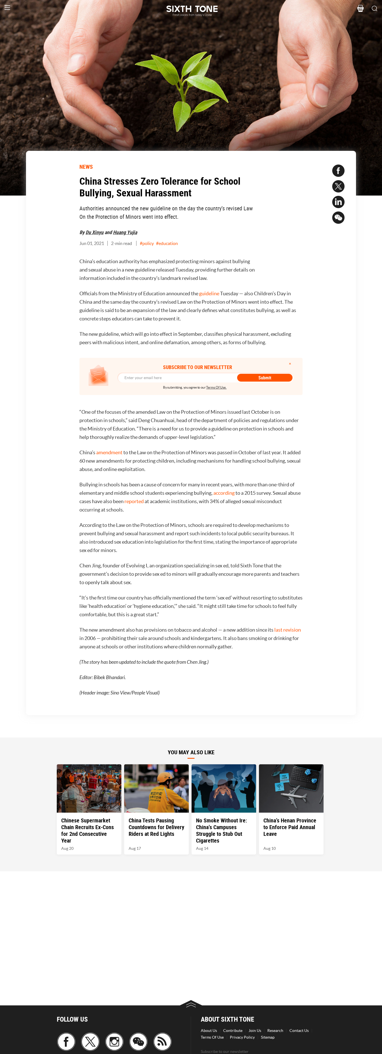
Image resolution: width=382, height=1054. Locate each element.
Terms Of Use (212, 1037)
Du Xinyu (94, 232)
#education (167, 243)
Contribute (232, 1030)
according (224, 493)
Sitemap (268, 1037)
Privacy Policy (242, 1037)
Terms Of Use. (216, 387)
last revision (287, 630)
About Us (209, 1030)
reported (134, 501)
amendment (109, 452)
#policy (147, 243)
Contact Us (299, 1030)
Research (275, 1030)
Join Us (255, 1030)
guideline (209, 293)
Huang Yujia (125, 232)
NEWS (86, 166)
